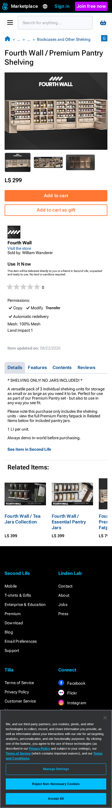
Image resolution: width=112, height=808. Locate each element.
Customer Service (20, 701)
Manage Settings (56, 769)
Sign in (62, 6)
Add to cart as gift (56, 210)
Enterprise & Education (25, 604)
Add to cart (56, 195)
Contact (65, 586)
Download (14, 623)
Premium (13, 613)
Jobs (62, 604)
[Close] (105, 717)
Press (63, 613)
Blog (9, 632)
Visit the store (19, 248)
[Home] (7, 39)
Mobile (11, 586)
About (63, 595)
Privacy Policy (17, 692)
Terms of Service (19, 682)
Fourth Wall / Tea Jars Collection (22, 519)
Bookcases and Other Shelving (63, 39)
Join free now (91, 6)
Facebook (75, 683)
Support (12, 650)
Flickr (71, 693)
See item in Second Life (29, 449)
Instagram (76, 702)
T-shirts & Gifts (18, 595)
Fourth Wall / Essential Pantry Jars (69, 521)
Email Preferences (21, 641)
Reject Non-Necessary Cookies (56, 784)
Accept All (56, 798)
